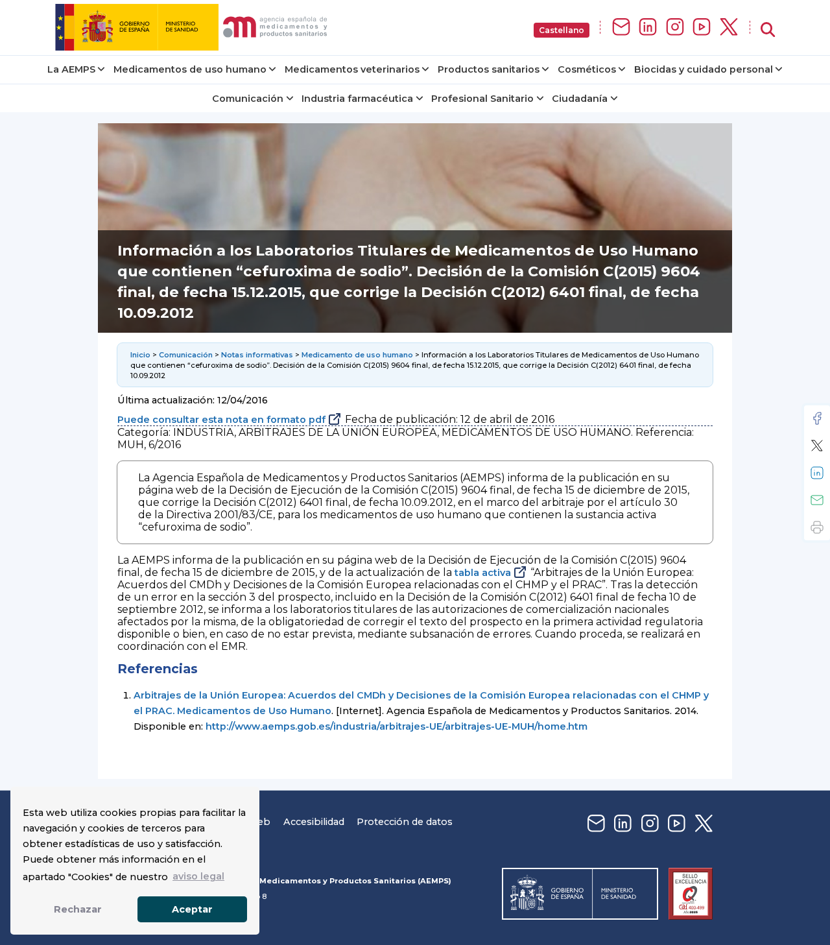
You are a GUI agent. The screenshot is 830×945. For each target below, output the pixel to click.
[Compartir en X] (817, 446)
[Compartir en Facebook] (817, 418)
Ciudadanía (580, 98)
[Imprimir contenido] (817, 527)
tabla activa (483, 573)
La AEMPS (71, 69)
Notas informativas (257, 354)
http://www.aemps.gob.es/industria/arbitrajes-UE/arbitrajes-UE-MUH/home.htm (396, 726)
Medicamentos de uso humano (190, 69)
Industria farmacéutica (357, 98)
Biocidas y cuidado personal (703, 69)
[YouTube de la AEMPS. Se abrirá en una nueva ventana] (701, 27)
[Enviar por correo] (817, 500)
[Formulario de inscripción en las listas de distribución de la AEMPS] (621, 27)
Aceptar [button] (192, 909)
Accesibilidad (313, 822)
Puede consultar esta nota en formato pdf (221, 419)
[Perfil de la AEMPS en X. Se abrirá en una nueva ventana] (728, 27)
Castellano (561, 30)
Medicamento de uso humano (357, 354)
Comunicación (247, 98)
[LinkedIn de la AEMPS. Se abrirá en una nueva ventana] (647, 27)
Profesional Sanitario (482, 98)
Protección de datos (405, 822)
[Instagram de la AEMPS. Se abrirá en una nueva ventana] (675, 27)
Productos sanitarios (489, 69)
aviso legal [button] (198, 876)
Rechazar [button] (78, 909)
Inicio (140, 354)
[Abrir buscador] (768, 30)
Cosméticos (587, 69)
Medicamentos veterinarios (352, 69)
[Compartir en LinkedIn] (817, 473)
